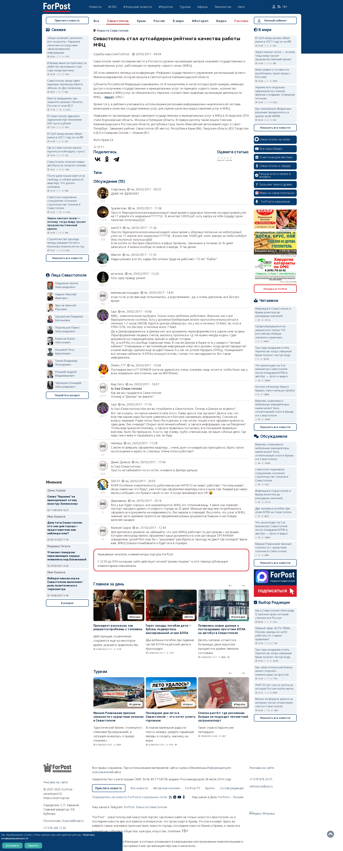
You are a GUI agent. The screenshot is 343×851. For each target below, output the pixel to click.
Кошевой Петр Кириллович (64, 351)
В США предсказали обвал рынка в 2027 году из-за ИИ (65, 135)
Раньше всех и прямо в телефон (275, 175)
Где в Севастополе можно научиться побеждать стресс (66, 149)
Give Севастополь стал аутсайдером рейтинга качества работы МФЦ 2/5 (221, 157)
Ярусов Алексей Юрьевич (65, 307)
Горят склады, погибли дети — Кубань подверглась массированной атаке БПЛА (168, 629)
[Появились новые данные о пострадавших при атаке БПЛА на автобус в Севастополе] (223, 592)
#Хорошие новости (137, 7)
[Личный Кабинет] (274, 7)
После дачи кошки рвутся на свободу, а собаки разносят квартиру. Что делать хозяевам (66, 181)
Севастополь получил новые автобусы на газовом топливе (66, 163)
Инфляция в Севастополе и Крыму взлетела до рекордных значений (273, 312)
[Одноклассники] (107, 159)
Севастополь (118, 21)
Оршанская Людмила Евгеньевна (69, 318)
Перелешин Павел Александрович (67, 329)
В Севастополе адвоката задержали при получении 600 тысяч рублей (64, 119)
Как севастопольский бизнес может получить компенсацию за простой (274, 670)
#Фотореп (200, 21)
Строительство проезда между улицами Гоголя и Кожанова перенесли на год (65, 242)
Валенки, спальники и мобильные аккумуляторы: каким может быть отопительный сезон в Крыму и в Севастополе (274, 408)
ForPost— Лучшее (231, 797)
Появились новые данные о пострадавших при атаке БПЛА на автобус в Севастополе (221, 629)
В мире (178, 21)
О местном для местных (276, 157)
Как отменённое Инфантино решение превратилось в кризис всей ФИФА (273, 112)
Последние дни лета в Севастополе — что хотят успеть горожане (171, 716)
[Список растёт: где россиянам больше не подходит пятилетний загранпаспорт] (223, 679)
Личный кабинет (275, 20)
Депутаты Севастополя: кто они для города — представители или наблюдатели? (65, 528)
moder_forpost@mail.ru (68, 821)
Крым (141, 21)
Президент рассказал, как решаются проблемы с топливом (117, 627)
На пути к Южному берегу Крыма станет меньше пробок (275, 388)
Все (96, 21)
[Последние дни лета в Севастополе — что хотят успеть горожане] (171, 679)
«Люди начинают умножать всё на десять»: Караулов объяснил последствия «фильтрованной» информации (65, 45)
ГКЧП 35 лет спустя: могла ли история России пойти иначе (274, 686)
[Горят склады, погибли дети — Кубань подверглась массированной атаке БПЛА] (171, 592)
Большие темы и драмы (276, 184)
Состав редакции (232, 788)
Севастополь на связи (274, 139)
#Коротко (166, 7)
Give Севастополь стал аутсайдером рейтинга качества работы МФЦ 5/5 (230, 157)
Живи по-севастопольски (277, 193)
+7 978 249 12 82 (54, 828)
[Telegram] (116, 159)
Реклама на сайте (55, 782)
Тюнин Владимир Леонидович (66, 362)
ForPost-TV (192, 788)
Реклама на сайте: (262, 768)
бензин (136, 617)
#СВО (112, 7)
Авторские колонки (166, 788)
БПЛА (189, 617)
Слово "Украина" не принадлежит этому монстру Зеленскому (62, 500)
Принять (33, 845)
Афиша (202, 7)
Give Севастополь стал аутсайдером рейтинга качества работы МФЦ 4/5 (227, 157)
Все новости (139, 788)
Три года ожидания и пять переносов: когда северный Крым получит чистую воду (273, 351)
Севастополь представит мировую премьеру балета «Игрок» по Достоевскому (65, 84)
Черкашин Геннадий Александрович (68, 384)
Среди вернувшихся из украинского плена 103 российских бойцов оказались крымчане (270, 331)
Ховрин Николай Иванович (65, 296)
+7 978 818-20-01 (261, 779)
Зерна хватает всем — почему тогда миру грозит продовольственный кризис (66, 223)
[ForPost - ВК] (175, 797)
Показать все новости (67, 258)
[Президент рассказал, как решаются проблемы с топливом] (118, 592)
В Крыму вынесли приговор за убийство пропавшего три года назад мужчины (67, 66)
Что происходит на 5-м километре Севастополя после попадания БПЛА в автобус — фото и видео (271, 371)
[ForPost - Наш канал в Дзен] (186, 797)
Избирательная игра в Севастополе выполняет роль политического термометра (65, 584)
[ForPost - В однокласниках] (183, 797)
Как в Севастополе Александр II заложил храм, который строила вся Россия (274, 614)
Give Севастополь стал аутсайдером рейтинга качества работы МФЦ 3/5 (224, 157)
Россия (159, 21)
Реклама (241, 21)
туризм (136, 704)
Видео (221, 21)
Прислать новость (67, 20)
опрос (189, 704)
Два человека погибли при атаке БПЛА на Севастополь (273, 510)
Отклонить (12, 845)
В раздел (67, 603)
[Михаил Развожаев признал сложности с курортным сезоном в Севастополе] (118, 679)
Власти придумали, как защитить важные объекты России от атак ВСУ (65, 101)
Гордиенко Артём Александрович (66, 285)
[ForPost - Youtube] (179, 797)
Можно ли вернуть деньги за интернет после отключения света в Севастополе (274, 702)
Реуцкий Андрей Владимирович (66, 373)
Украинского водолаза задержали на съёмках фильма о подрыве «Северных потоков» (275, 92)
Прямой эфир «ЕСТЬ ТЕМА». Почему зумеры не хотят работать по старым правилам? (273, 633)
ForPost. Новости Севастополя (145, 807)
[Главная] (56, 5)
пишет (109, 97)
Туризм (185, 7)
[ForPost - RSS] (170, 797)
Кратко (210, 788)
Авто (241, 7)
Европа (240, 704)
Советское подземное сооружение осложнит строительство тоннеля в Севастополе (64, 202)
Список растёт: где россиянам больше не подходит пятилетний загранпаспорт (223, 716)
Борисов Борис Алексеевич (65, 340)
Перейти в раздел (67, 395)
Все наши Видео (271, 148)
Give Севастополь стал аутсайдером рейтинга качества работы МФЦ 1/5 (218, 157)
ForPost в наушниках (275, 201)
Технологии (222, 7)
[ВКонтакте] (97, 159)
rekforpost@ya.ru (261, 786)
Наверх (331, 834)
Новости (95, 7)
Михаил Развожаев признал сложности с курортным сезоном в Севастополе (118, 716)
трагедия (239, 617)
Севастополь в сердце (275, 165)
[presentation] (230, 584)
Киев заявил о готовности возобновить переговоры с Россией (273, 73)
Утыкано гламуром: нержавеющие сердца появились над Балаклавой (66, 556)
